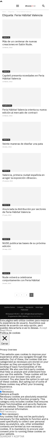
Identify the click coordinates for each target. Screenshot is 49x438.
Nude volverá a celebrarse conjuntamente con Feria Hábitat (21, 279)
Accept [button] (43, 327)
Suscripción (29, 307)
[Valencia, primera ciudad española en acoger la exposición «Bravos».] (24, 162)
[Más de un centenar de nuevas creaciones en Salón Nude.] (24, 28)
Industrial (6, 37)
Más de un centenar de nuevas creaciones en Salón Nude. (19, 43)
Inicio (4, 12)
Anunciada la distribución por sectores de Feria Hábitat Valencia (24, 210)
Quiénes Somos (9, 307)
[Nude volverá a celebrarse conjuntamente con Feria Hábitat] (24, 264)
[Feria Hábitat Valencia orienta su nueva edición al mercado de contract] (24, 97)
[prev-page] (17, 295)
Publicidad (24, 310)
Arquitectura (7, 105)
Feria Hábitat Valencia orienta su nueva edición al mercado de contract (24, 111)
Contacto (20, 307)
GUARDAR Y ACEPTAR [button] (12, 436)
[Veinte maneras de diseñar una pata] (24, 131)
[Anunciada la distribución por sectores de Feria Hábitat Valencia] (24, 196)
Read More (6, 330)
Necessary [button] (5, 389)
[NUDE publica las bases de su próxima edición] (24, 230)
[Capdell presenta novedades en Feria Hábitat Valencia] (24, 63)
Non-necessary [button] (8, 411)
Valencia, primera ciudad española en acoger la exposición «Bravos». (23, 176)
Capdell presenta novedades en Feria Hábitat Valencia (23, 77)
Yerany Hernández (35, 316)
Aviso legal (39, 307)
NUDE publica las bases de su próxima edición (23, 244)
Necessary (8, 391)
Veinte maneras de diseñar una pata (22, 143)
